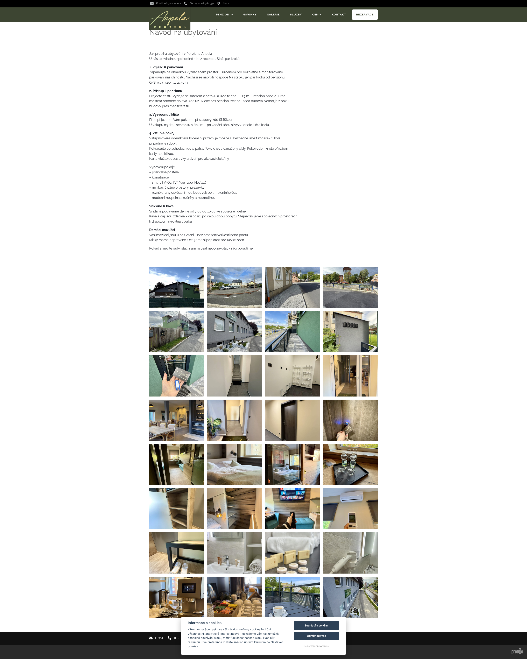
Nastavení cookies (316, 646)
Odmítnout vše (316, 635)
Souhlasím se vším (316, 625)
